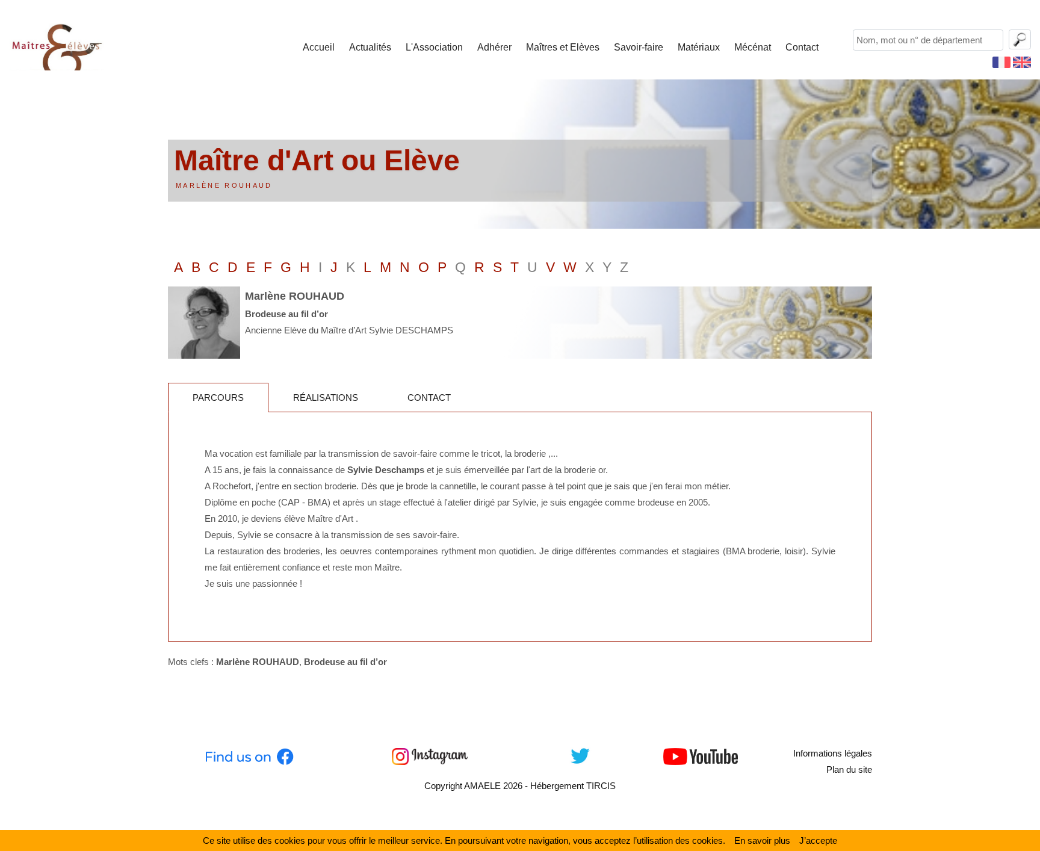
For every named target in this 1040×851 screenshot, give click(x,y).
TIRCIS (601, 786)
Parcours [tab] (218, 397)
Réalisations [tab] (325, 397)
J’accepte (818, 840)
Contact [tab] (429, 397)
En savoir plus (762, 840)
